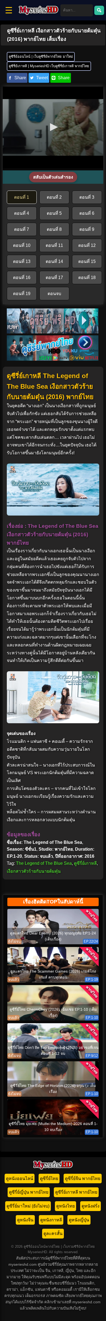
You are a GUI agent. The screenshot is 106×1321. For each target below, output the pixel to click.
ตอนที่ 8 (54, 229)
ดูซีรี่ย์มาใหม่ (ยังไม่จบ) (28, 1206)
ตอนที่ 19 (21, 293)
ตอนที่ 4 (21, 213)
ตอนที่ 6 (86, 213)
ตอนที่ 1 (21, 197)
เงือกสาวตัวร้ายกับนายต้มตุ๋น (34, 871)
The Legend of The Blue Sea (44, 863)
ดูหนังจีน (25, 1220)
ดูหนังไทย (65, 1206)
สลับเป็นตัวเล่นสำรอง (53, 177)
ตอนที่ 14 (54, 261)
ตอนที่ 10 (21, 245)
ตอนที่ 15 (87, 261)
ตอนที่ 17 (54, 277)
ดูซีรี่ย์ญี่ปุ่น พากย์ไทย (28, 1192)
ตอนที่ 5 (54, 213)
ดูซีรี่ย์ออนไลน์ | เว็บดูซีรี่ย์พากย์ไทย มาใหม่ (41, 56)
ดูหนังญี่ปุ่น (79, 1220)
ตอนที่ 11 (54, 245)
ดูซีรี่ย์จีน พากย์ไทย (82, 1178)
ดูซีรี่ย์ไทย (49, 1178)
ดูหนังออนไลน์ (19, 1178)
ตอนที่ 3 (86, 197)
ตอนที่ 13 (21, 261)
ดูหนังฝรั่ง (90, 1206)
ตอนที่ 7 (21, 229)
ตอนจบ (54, 293)
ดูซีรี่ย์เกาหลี (85, 863)
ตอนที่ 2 (54, 197)
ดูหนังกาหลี (51, 1220)
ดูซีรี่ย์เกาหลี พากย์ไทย (76, 1192)
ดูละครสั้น (53, 1233)
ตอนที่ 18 (87, 277)
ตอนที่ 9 (86, 229)
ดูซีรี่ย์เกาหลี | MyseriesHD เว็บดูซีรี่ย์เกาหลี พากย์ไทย (49, 66)
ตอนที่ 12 (87, 245)
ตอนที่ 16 (21, 277)
